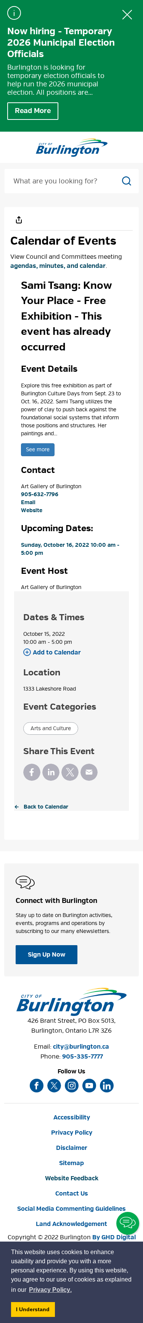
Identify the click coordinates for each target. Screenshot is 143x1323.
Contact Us (71, 1193)
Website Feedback (71, 1178)
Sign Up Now (46, 954)
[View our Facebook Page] (36, 1085)
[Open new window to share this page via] (18, 219)
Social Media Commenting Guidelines (71, 1209)
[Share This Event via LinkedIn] (50, 772)
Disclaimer (71, 1148)
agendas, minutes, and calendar (58, 266)
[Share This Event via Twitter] (70, 772)
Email (28, 502)
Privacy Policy (71, 1133)
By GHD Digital (114, 1237)
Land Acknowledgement (71, 1224)
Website (31, 510)
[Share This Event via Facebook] (31, 772)
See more (38, 449)
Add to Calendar (57, 652)
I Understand (35, 1311)
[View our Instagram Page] (72, 1085)
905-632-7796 (39, 494)
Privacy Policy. (51, 1291)
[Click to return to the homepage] (72, 148)
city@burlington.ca (81, 1047)
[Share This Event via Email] (89, 772)
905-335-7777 (82, 1056)
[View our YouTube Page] (89, 1085)
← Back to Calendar (41, 807)
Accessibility (71, 1117)
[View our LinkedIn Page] (107, 1085)
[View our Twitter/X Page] (54, 1085)
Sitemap (71, 1163)
